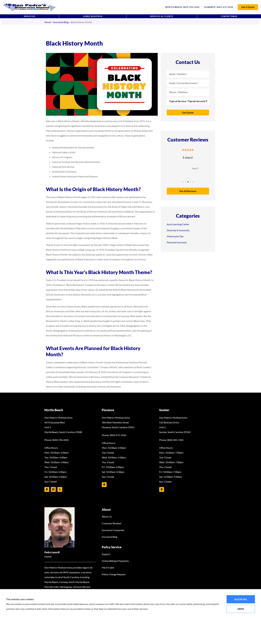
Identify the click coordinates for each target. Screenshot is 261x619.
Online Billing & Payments (115, 560)
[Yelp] (59, 489)
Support (106, 554)
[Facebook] (53, 489)
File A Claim (108, 567)
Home (47, 22)
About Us (107, 516)
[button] (183, 181)
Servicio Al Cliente (161, 16)
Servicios (29, 16)
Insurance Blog (60, 22)
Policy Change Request (114, 574)
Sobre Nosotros (92, 16)
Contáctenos (229, 16)
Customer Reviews (111, 523)
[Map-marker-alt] (46, 489)
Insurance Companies (113, 530)
